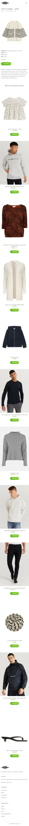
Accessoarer (4, 790)
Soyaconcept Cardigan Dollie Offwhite (14, 304)
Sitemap (3, 816)
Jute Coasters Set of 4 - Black (14, 640)
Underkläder (4, 795)
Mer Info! (6, 63)
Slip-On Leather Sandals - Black (14, 750)
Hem (2, 11)
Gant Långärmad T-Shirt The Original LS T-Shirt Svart (14, 414)
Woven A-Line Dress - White (14, 129)
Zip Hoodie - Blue (14, 357)
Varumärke (9, 50)
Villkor (2, 811)
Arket (17, 50)
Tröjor (20, 50)
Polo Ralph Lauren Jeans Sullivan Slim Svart (14, 588)
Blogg (2, 806)
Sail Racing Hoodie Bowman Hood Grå (14, 186)
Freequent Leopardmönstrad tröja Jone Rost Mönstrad (14, 245)
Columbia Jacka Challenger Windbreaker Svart (14, 698)
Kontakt (3, 808)
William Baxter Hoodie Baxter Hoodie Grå (14, 530)
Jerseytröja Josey (14, 473)
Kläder (14, 50)
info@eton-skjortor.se (6, 782)
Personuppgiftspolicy (6, 813)
